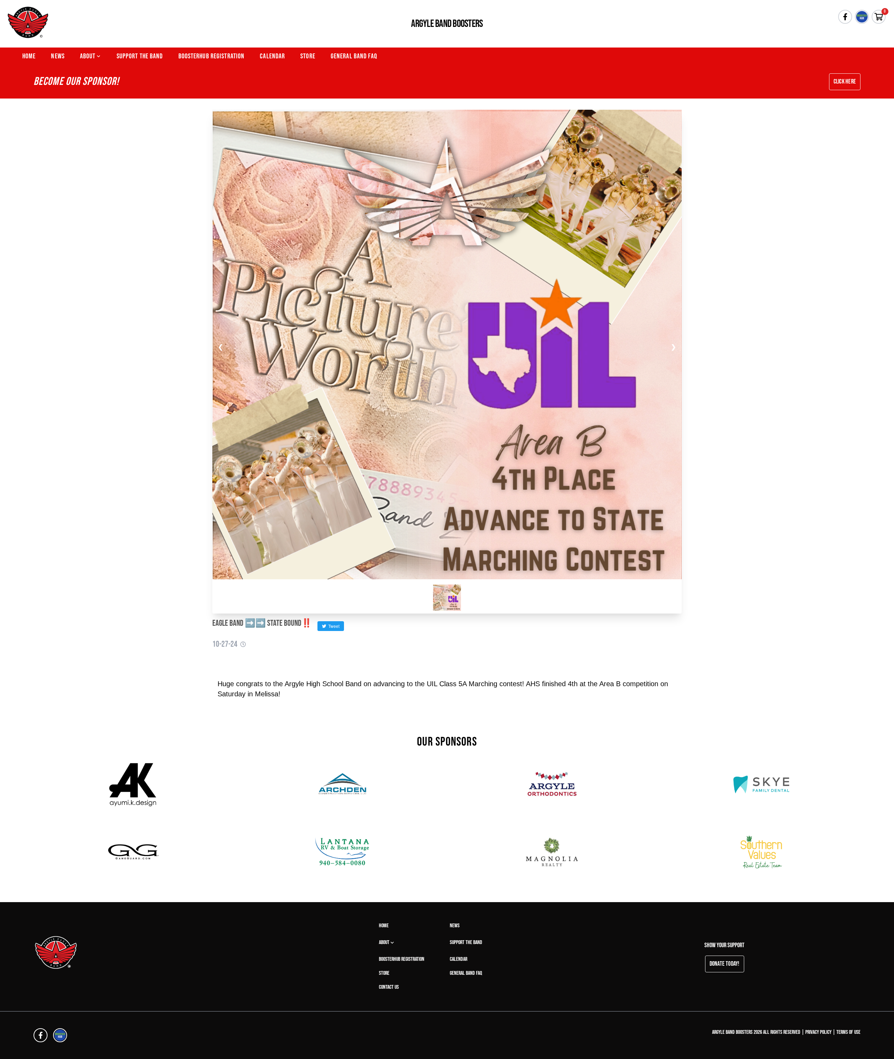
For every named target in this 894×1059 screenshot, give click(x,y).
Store (307, 56)
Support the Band (140, 56)
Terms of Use (848, 1032)
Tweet (332, 626)
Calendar (272, 56)
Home (29, 56)
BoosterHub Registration (211, 56)
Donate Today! (725, 963)
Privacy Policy (818, 1032)
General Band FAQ (354, 56)
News (57, 56)
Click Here (845, 81)
